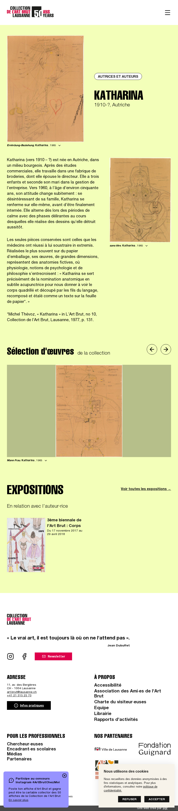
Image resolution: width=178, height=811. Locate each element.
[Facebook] (24, 656)
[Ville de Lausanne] (110, 749)
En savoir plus (18, 800)
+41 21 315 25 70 (19, 695)
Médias (14, 754)
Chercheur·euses (25, 744)
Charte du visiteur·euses (120, 702)
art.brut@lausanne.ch (22, 692)
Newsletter (56, 656)
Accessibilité (107, 686)
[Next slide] (166, 349)
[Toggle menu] (167, 12)
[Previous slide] (152, 349)
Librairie (102, 714)
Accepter (157, 799)
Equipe (101, 708)
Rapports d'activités (116, 720)
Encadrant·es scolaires (31, 749)
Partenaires (19, 759)
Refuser (129, 799)
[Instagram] (10, 656)
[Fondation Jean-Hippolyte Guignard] (154, 749)
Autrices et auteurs (118, 77)
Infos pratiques (32, 705)
